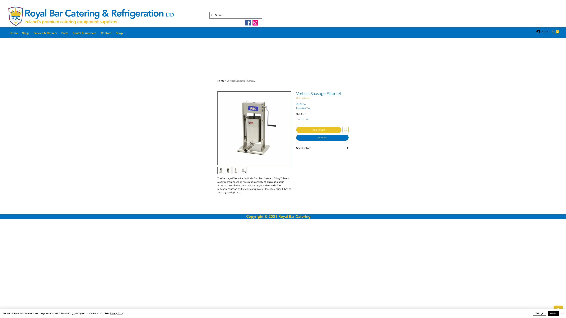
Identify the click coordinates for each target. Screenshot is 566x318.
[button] (555, 31)
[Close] (562, 313)
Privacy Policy (116, 313)
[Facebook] (248, 22)
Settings (539, 313)
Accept (553, 313)
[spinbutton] (303, 119)
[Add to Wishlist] (345, 130)
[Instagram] (255, 22)
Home (220, 80)
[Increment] (307, 119)
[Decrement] (298, 119)
